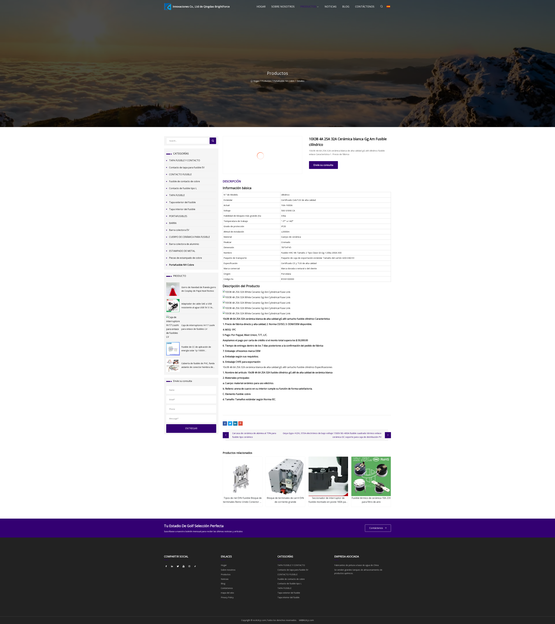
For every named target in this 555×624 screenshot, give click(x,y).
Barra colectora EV (179, 230)
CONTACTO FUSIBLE (180, 174)
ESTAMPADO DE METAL (182, 251)
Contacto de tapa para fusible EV (187, 167)
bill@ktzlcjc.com (306, 620)
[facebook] (166, 566)
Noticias (330, 6)
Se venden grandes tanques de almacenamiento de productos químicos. (358, 571)
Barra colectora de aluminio (184, 244)
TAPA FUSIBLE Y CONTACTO (184, 160)
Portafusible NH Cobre (283, 81)
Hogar (261, 6)
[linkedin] (172, 566)
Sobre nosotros (283, 6)
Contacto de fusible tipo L (183, 188)
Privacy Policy (227, 597)
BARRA (172, 223)
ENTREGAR (191, 428)
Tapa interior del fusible (182, 209)
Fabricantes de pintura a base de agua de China (356, 565)
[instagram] (189, 566)
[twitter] (178, 566)
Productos (308, 6)
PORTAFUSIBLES (178, 216)
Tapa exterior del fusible (182, 202)
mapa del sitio (227, 592)
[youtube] (183, 566)
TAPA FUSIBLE (177, 195)
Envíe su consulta (323, 165)
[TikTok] (195, 566)
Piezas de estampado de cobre (185, 257)
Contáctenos (364, 6)
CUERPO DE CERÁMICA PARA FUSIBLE (189, 237)
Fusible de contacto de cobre (184, 181)
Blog (345, 6)
